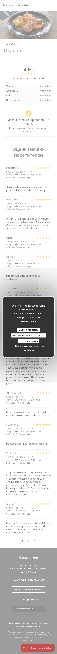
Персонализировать (28, 340)
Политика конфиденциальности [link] (29, 346)
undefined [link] (29, 349)
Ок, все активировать (28, 329)
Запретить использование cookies (28, 335)
